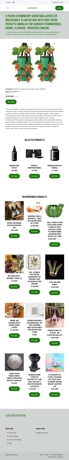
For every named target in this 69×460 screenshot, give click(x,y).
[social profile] (13, 2)
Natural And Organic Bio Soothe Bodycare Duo (14, 225)
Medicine (43, 89)
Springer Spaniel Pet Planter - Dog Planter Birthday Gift (54, 332)
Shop (59, 8)
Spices (37, 89)
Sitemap (60, 457)
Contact (46, 455)
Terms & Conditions (56, 455)
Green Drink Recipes (15, 440)
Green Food (12, 433)
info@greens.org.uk (57, 2)
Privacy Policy (52, 457)
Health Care (17, 89)
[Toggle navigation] (7, 7)
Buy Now (11, 102)
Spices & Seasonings (28, 89)
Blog (10, 443)
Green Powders (13, 436)
